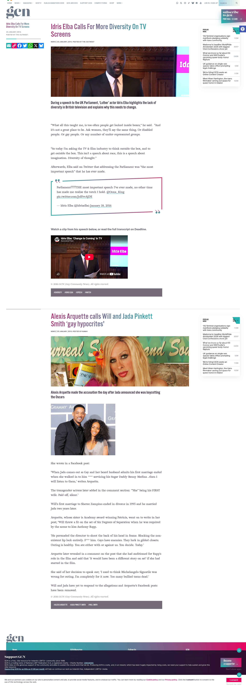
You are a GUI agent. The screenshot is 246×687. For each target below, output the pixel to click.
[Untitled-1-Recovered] (120, 72)
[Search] (237, 3)
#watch (88, 297)
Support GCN (86, 3)
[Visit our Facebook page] (196, 3)
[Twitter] (25, 45)
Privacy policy (171, 680)
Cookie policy (152, 680)
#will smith (93, 610)
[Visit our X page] (181, 3)
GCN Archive (72, 3)
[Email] (9, 45)
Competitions (101, 3)
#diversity (58, 297)
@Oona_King (115, 192)
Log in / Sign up (211, 3)
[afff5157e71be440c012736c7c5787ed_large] (120, 367)
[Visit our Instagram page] (185, 3)
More (119, 3)
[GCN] (15, 646)
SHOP (112, 3)
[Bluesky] (41, 45)
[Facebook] (19, 45)
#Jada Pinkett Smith (78, 610)
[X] (35, 45)
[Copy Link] (14, 45)
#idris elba (69, 297)
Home (9, 3)
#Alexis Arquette (60, 610)
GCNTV (38, 3)
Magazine (27, 3)
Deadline (140, 234)
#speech (79, 297)
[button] (242, 29)
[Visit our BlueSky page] (192, 3)
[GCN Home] (18, 12)
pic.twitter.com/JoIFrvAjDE (74, 197)
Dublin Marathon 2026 (54, 3)
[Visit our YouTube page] (200, 3)
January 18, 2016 (100, 206)
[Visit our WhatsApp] (177, 3)
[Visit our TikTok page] (189, 3)
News (17, 3)
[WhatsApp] (30, 45)
